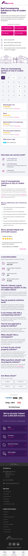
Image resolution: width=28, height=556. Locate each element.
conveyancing (20, 366)
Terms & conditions (8, 524)
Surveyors (6, 494)
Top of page (13, 464)
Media (5, 514)
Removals (6, 499)
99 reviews (17, 108)
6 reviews (17, 117)
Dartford (7, 386)
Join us (6, 519)
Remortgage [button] (20, 33)
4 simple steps (21, 421)
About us (6, 512)
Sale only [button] (6, 33)
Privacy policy (7, 529)
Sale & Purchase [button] (8, 28)
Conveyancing (7, 491)
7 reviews (17, 134)
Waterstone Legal (9, 139)
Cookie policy (7, 531)
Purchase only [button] (20, 28)
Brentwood (20, 381)
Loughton (7, 381)
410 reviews (17, 126)
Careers (6, 522)
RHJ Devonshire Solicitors (12, 131)
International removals (9, 504)
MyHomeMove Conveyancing (13, 122)
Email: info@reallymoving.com (12, 483)
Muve (5, 113)
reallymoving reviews (9, 517)
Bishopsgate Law (9, 105)
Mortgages (6, 501)
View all (20, 386)
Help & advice (7, 496)
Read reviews (23, 249)
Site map (6, 527)
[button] (14, 428)
